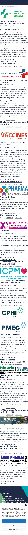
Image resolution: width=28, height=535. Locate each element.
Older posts (3, 483)
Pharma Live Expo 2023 (11, 181)
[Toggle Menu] (26, 2)
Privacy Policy (14, 533)
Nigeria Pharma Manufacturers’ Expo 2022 (12, 360)
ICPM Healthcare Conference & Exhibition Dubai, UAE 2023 (11, 261)
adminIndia (18, 66)
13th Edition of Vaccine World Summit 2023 (14, 123)
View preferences (14, 529)
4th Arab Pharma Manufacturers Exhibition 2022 (12, 448)
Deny (14, 525)
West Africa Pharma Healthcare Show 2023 (10, 62)
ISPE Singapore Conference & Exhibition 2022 (14, 411)
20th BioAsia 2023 (8, 215)
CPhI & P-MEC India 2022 (12, 302)
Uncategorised (10, 59)
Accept (14, 521)
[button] (25, 505)
